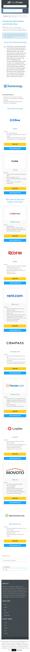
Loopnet (15, 437)
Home (5, 604)
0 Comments (18, 27)
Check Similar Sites (15, 148)
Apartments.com (15, 524)
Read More (19, 650)
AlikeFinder (5, 16)
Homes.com (15, 394)
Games (5, 607)
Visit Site (15, 144)
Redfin (15, 262)
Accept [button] (13, 650)
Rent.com (15, 304)
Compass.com (15, 352)
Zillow (15, 129)
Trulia (15, 170)
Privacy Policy (7, 615)
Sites (10, 16)
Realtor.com (15, 222)
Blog (5, 610)
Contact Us (6, 612)
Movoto (15, 480)
